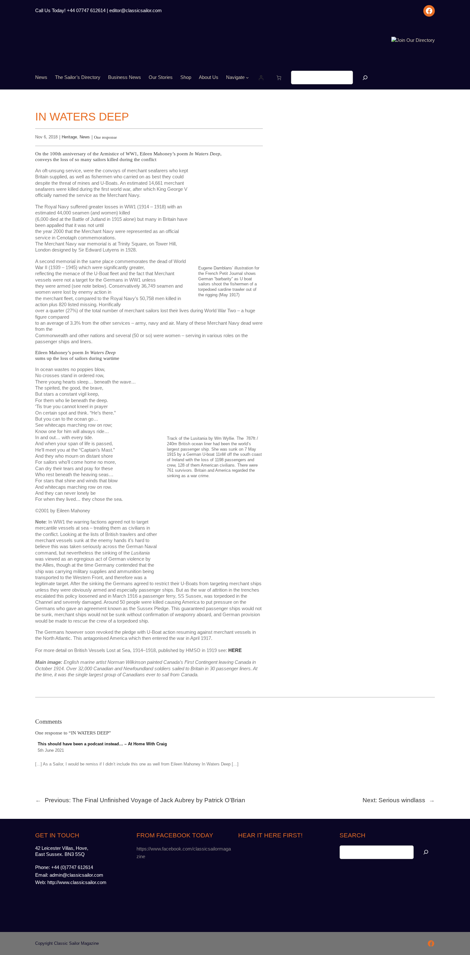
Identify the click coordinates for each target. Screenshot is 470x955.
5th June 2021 (51, 750)
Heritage (69, 137)
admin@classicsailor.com (76, 875)
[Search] (365, 77)
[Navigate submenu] (247, 77)
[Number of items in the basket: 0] (279, 77)
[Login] (261, 77)
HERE (235, 650)
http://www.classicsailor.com (76, 882)
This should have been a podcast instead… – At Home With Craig (102, 743)
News (85, 137)
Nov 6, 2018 (46, 137)
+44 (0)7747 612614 (72, 867)
